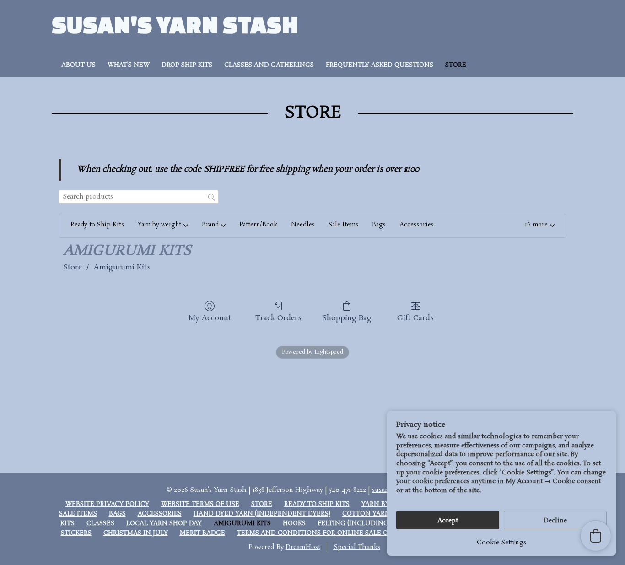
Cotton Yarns (368, 514)
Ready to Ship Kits (317, 504)
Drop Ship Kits (187, 65)
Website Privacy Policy (107, 504)
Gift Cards (415, 318)
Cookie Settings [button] (501, 542)
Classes (100, 523)
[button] (539, 226)
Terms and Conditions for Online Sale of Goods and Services (352, 533)
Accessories (160, 514)
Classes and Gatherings (269, 65)
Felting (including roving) (368, 523)
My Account (209, 318)
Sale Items (78, 514)
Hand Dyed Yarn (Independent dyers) (262, 514)
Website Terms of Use (200, 504)
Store (455, 65)
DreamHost (303, 547)
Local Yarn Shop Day (164, 523)
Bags (117, 514)
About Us (78, 65)
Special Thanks (357, 547)
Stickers (76, 533)
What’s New (129, 65)
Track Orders (278, 318)
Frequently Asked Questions (379, 65)
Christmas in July (135, 533)
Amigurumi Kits (122, 267)
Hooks (294, 523)
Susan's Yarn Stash (175, 24)
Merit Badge (202, 533)
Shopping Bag (347, 318)
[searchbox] (139, 197)
